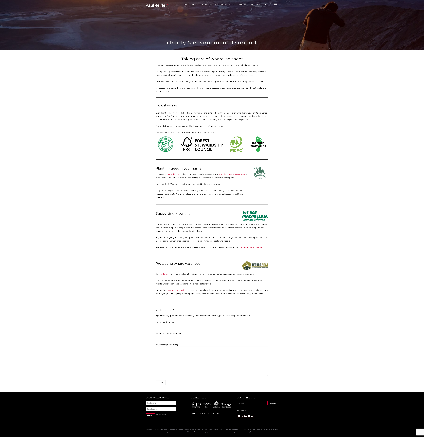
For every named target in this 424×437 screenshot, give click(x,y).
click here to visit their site (251, 247)
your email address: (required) (169, 333)
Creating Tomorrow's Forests (232, 174)
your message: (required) (167, 345)
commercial (205, 5)
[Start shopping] (266, 5)
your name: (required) (165, 322)
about (257, 5)
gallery (241, 5)
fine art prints (190, 5)
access (231, 5)
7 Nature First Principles (176, 290)
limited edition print (173, 174)
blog (251, 5)
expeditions (220, 5)
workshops (164, 274)
